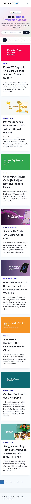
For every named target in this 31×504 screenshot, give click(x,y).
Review (5, 278)
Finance (5, 63)
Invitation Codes (13, 40)
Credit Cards (12, 278)
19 (17, 482)
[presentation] (15, 53)
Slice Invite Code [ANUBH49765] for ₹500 (13, 235)
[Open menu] (27, 3)
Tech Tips (6, 336)
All (5, 40)
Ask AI (26, 32)
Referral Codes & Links (10, 173)
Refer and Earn (8, 118)
